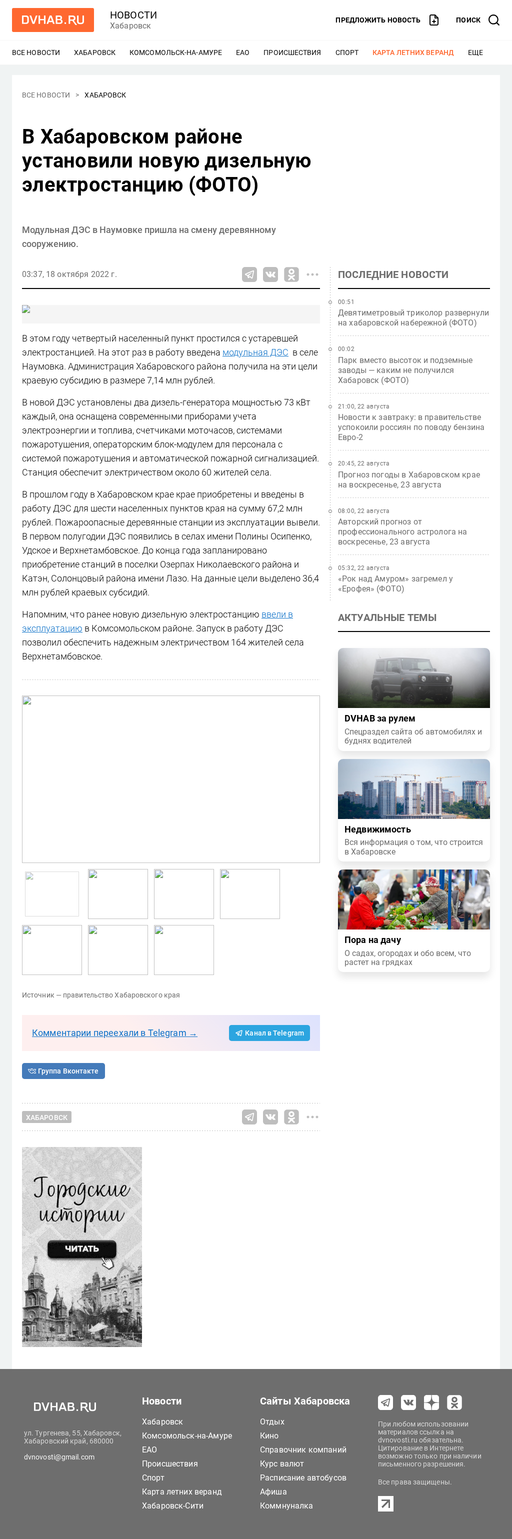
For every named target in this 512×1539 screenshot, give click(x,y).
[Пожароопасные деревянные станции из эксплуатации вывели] (184, 950)
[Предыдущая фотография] (310, 779)
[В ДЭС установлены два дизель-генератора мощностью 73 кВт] (171, 779)
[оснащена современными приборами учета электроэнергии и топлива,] (118, 894)
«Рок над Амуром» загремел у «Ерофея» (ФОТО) (395, 584)
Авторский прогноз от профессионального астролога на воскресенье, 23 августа (403, 531)
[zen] (431, 1402)
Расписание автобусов (303, 1477)
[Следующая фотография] (32, 779)
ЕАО (243, 52)
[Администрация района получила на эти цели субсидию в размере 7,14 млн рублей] (118, 950)
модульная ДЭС (255, 352)
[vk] (408, 1402)
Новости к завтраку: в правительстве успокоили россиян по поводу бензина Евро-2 (411, 427)
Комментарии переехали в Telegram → (115, 1033)
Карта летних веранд (413, 52)
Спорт (347, 52)
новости (133, 15)
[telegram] (385, 1402)
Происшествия (292, 52)
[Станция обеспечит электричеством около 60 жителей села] (52, 950)
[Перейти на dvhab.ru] (53, 20)
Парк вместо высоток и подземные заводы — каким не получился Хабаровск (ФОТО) (405, 370)
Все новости (36, 52)
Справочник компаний (303, 1449)
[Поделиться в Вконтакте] (270, 274)
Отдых (272, 1421)
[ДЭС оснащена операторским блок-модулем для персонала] (184, 894)
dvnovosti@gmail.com (59, 1457)
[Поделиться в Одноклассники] (291, 274)
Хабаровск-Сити (173, 1505)
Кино (269, 1435)
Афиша (273, 1491)
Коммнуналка (287, 1505)
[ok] (454, 1402)
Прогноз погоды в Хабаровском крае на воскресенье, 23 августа (409, 480)
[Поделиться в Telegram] (249, 274)
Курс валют (282, 1463)
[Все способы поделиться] (312, 274)
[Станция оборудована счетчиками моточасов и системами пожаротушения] (250, 894)
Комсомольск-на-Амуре (176, 52)
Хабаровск (95, 52)
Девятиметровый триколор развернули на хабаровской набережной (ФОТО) (413, 318)
